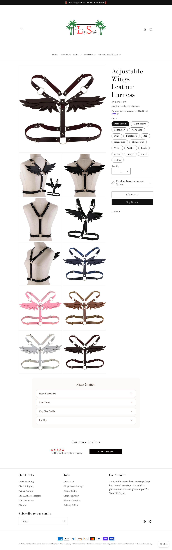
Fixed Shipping (26, 486)
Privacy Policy (71, 505)
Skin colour (138, 142)
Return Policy (70, 491)
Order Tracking (26, 481)
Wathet (130, 148)
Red (145, 136)
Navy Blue (137, 129)
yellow (117, 160)
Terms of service (72, 500)
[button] (22, 29)
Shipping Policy (71, 496)
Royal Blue (119, 142)
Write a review (105, 451)
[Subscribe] (64, 521)
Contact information (126, 544)
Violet (117, 148)
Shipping (115, 106)
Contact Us (69, 481)
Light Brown (140, 123)
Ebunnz (22, 505)
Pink (116, 136)
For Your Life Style (33, 544)
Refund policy (65, 544)
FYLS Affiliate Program (30, 496)
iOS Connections (27, 500)
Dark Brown (120, 123)
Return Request (26, 491)
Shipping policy (109, 544)
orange (130, 154)
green (117, 154)
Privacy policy (79, 544)
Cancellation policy (144, 544)
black (144, 148)
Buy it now (132, 202)
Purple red (131, 136)
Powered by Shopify (50, 544)
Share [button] (117, 211)
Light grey (119, 129)
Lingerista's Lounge (73, 486)
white (144, 154)
